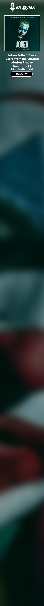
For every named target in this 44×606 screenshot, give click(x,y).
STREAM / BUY (21, 74)
